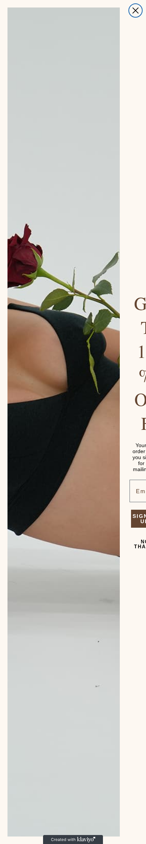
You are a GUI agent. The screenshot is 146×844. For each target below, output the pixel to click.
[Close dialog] (135, 10)
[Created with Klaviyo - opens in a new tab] (73, 839)
